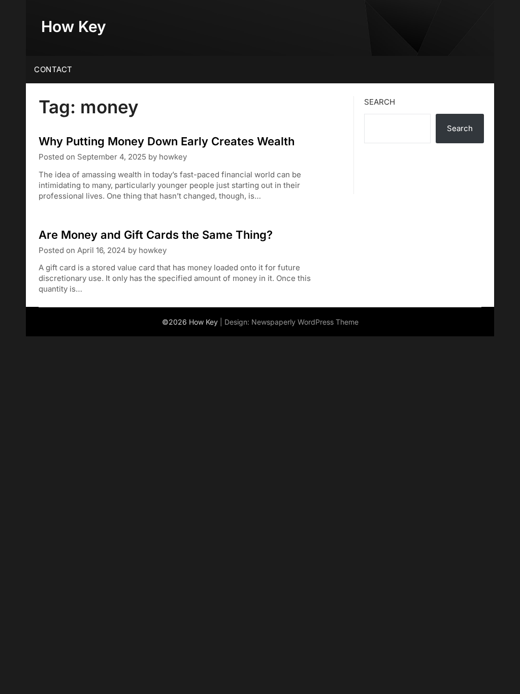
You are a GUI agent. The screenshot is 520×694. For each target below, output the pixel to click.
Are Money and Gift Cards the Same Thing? (156, 234)
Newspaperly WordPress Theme (305, 322)
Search (379, 102)
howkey (173, 157)
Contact (53, 69)
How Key (73, 26)
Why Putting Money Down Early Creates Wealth (167, 141)
